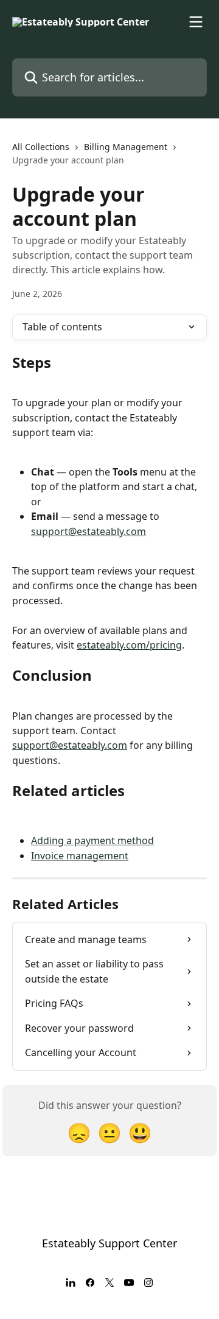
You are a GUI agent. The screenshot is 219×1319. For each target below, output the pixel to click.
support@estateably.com (88, 531)
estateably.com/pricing (129, 645)
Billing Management (125, 146)
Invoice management (79, 855)
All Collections (40, 146)
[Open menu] (196, 22)
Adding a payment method (92, 840)
